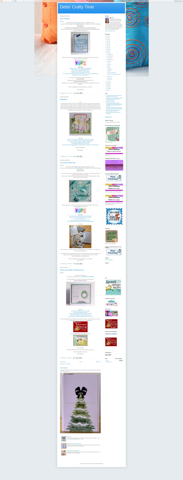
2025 (107, 37)
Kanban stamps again (110, 101)
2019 (107, 47)
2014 (107, 83)
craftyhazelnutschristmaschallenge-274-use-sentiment (80, 313)
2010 (107, 90)
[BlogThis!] (77, 93)
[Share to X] (79, 93)
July (108, 62)
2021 (107, 44)
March (108, 76)
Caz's (74, 279)
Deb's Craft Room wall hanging (73, 450)
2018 (107, 49)
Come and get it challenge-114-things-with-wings (80, 142)
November (109, 56)
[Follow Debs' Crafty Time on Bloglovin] (111, 334)
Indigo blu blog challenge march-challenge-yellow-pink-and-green (80, 139)
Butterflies (63, 99)
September (109, 59)
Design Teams (109, 361)
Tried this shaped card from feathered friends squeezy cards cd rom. (113, 111)
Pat (87, 24)
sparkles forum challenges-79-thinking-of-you (80, 71)
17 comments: (69, 263)
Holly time (69, 436)
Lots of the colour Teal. (68, 163)
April (108, 67)
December (109, 54)
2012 (107, 86)
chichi (94, 463)
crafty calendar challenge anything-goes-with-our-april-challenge (80, 221)
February (109, 78)
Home (80, 361)
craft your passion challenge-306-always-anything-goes (80, 216)
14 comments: (69, 93)
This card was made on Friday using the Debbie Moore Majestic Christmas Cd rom (114, 108)
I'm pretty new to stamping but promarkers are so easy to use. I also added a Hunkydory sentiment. (114, 99)
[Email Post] (74, 93)
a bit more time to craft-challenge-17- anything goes (80, 217)
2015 (107, 81)
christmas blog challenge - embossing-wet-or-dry (80, 315)
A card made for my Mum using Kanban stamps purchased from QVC (113, 96)
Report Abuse (108, 117)
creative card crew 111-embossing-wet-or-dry (80, 72)
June (108, 64)
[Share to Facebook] (80, 93)
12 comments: (69, 156)
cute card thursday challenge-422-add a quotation (73, 73)
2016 (107, 52)
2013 (107, 85)
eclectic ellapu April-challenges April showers (80, 69)
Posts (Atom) (67, 363)
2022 (107, 42)
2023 (107, 41)
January (109, 79)
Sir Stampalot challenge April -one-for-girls (80, 143)
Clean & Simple (63, 367)
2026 (107, 36)
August (108, 61)
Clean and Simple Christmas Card (72, 270)
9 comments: (69, 357)
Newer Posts (62, 361)
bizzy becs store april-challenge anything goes (80, 220)
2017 (107, 51)
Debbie (112, 17)
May (108, 66)
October (109, 57)
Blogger (101, 463)
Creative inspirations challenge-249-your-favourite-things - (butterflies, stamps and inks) (80, 144)
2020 (107, 46)
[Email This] (76, 93)
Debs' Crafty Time (77, 7)
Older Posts (98, 361)
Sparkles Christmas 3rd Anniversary (74, 443)
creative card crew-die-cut (80, 218)
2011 (107, 88)
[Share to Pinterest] (81, 93)
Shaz (87, 168)
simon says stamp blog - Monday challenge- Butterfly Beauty (80, 140)
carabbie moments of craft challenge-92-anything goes (80, 68)
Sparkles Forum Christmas (88, 276)
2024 (107, 39)
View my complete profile (110, 30)
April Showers (65, 18)
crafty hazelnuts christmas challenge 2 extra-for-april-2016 (80, 316)
